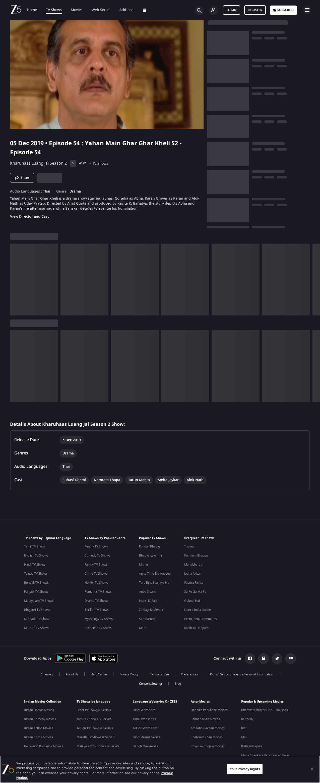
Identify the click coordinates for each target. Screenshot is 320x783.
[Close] (311, 768)
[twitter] (277, 658)
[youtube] (290, 658)
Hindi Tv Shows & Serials (94, 710)
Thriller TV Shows (97, 610)
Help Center (99, 674)
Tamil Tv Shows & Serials (94, 719)
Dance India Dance (197, 610)
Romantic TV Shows (98, 591)
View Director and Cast (29, 216)
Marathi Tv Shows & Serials (96, 737)
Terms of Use (159, 674)
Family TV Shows (96, 564)
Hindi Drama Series (146, 737)
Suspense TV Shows (98, 628)
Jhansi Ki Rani (148, 600)
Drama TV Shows (96, 600)
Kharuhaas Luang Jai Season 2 (38, 163)
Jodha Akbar (192, 573)
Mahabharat (193, 564)
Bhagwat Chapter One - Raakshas (264, 710)
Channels (47, 674)
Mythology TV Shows (99, 619)
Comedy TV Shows (97, 555)
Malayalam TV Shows (39, 600)
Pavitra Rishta (193, 582)
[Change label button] (213, 10)
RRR (243, 728)
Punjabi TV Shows (36, 591)
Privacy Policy (128, 674)
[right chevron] (314, 279)
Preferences (189, 674)
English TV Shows (36, 555)
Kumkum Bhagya (196, 555)
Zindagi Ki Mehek (151, 610)
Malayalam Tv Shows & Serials (98, 746)
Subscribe (285, 10)
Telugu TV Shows (35, 573)
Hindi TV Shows (34, 564)
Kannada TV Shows (37, 619)
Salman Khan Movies (205, 719)
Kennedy (247, 719)
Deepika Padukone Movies (209, 710)
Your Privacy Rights (245, 769)
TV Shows (54, 10)
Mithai (143, 564)
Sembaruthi (147, 619)
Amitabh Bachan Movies (208, 728)
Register (255, 10)
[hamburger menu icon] (307, 10)
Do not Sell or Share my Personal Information (241, 674)
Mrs (244, 737)
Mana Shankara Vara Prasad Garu (265, 755)
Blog (178, 683)
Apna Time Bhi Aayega (155, 573)
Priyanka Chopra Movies (208, 746)
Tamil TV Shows (35, 546)
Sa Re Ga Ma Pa (195, 591)
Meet (142, 628)
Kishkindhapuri (251, 746)
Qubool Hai (192, 600)
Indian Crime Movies (38, 737)
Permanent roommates (200, 619)
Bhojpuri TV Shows (37, 610)
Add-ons (126, 10)
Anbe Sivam (147, 591)
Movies (77, 10)
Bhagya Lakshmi (150, 555)
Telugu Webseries (145, 728)
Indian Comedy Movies (40, 719)
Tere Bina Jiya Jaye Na (154, 582)
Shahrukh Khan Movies (207, 737)
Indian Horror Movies (39, 710)
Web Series (101, 10)
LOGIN (231, 10)
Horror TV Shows (96, 582)
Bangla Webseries (145, 746)
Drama (75, 191)
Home (32, 10)
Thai (46, 191)
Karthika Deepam (196, 628)
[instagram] (263, 658)
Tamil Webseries (144, 719)
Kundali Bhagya (150, 546)
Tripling (189, 546)
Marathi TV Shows (36, 628)
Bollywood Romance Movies (43, 746)
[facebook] (250, 658)
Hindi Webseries (144, 710)
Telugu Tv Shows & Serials (95, 728)
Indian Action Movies (38, 728)
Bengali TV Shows (36, 582)
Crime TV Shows (96, 573)
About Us (72, 674)
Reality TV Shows (96, 546)
